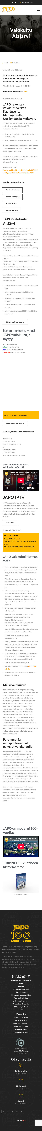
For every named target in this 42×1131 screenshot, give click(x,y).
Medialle (21, 1010)
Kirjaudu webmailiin (28, 2)
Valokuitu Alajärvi (21, 1017)
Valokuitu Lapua (21, 1029)
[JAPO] (8, 10)
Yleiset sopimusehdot (21, 1001)
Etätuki (14, 2)
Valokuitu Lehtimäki (21, 1032)
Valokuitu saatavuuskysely (21, 980)
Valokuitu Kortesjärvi (21, 1023)
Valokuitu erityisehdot (21, 1004)
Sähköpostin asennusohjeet (21, 995)
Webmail (21, 983)
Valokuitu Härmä (21, 1020)
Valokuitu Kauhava (21, 1026)
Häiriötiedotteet (21, 992)
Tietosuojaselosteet (21, 998)
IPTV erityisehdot (21, 1007)
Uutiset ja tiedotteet (21, 989)
